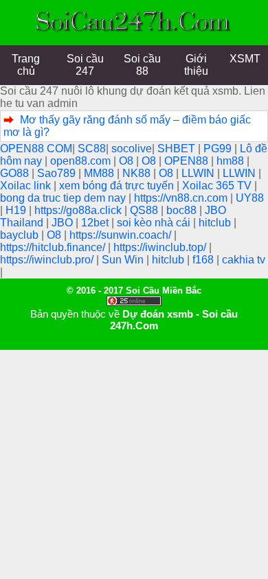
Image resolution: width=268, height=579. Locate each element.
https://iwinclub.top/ (161, 247)
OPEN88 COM (36, 148)
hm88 (231, 161)
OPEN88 (187, 161)
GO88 (16, 173)
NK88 (137, 173)
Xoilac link (27, 185)
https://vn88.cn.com (182, 198)
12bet (96, 222)
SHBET (177, 148)
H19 (17, 210)
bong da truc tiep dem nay (64, 198)
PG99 (218, 148)
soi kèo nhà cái (155, 222)
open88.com (81, 161)
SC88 (92, 148)
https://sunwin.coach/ (121, 235)
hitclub (216, 222)
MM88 (100, 173)
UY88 (250, 198)
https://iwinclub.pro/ (48, 259)
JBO (64, 222)
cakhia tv (243, 259)
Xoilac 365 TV (218, 185)
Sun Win (124, 259)
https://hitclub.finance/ (54, 247)
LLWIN (199, 173)
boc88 (182, 210)
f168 (204, 259)
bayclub (20, 235)
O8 (127, 161)
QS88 (145, 210)
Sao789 (57, 173)
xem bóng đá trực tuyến (118, 185)
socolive (131, 148)
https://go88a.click (79, 210)
